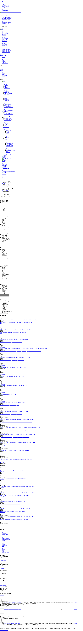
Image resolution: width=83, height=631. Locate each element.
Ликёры (3, 548)
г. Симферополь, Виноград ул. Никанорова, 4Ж (6, 23)
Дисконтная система (5, 6)
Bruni (1, 323)
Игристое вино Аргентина (6, 50)
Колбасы (3, 71)
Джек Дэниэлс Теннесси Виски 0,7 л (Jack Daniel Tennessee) (10, 504)
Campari (1, 397)
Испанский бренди (9, 144)
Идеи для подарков (6, 168)
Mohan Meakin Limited (4, 379)
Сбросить (5, 313)
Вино (4, 81)
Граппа (3, 61)
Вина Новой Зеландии (8, 93)
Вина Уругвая (4, 42)
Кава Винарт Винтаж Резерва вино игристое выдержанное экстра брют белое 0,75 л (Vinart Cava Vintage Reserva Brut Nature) (20, 351)
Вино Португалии (5, 33)
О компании (4, 4)
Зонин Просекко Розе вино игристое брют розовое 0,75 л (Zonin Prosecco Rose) (13, 332)
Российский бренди (9, 146)
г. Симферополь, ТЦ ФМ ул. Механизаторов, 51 (6, 19)
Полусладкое (6, 122)
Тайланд (7, 153)
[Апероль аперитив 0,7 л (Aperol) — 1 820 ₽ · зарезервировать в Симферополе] (8, 394)
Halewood (2, 462)
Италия (7, 132)
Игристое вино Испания (6, 49)
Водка (5, 138)
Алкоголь (3, 169)
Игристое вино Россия (8, 116)
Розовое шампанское (7, 120)
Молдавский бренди (9, 145)
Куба (7, 151)
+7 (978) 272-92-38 (5, 183)
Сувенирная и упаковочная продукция (8, 171)
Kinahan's (1, 520)
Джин (3, 59)
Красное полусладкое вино (8, 107)
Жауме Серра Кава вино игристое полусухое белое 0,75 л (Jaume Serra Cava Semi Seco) (14, 495)
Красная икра (4, 165)
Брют (5, 121)
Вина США (4, 35)
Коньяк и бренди (5, 63)
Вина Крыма (4, 544)
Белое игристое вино (7, 118)
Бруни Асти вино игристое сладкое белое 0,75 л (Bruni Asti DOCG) (11, 414)
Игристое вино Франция (6, 51)
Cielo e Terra (2, 388)
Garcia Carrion (2, 471)
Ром (5, 147)
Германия (7, 149)
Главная (3, 198)
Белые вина (6, 98)
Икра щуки (4, 167)
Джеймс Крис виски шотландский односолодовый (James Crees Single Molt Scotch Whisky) (15, 437)
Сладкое (5, 124)
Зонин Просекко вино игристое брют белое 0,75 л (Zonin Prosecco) (11, 342)
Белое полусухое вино (7, 104)
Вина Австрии (4, 41)
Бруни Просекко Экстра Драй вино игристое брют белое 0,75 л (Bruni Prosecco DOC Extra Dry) (16, 322)
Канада (7, 133)
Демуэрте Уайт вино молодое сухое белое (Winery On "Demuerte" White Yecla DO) (13, 478)
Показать (2, 313)
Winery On (2, 479)
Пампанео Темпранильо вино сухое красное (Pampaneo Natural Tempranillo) (12, 511)
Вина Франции (4, 43)
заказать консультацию (4, 601)
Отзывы (3, 9)
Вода (4, 159)
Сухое (5, 125)
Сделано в (2, 595)
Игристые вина (5, 111)
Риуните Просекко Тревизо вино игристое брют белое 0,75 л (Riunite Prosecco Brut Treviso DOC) (16, 422)
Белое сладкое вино (7, 102)
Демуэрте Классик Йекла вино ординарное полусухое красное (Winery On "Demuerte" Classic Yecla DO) (17, 486)
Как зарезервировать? (5, 5)
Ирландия (7, 131)
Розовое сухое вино (7, 108)
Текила (3, 57)
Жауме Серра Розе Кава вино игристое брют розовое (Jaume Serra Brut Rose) (12, 470)
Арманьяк (4, 62)
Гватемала (7, 148)
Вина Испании (4, 31)
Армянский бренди (9, 142)
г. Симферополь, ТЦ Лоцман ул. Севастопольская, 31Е (7, 18)
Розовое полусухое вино (8, 109)
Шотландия (8, 136)
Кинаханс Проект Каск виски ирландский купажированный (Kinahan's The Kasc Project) (14, 445)
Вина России (4, 44)
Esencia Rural (2, 512)
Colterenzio (2, 370)
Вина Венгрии (4, 40)
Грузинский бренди (9, 143)
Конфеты (3, 74)
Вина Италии (4, 45)
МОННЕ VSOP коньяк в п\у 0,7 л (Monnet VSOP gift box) (9, 405)
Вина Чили (4, 34)
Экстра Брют (6, 126)
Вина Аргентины (5, 36)
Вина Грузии (4, 32)
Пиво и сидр (4, 157)
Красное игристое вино (8, 119)
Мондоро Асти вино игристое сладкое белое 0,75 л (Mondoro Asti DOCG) (12, 360)
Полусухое (6, 123)
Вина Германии (4, 37)
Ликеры (4, 156)
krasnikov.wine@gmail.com (4, 591)
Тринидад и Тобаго (9, 154)
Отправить (2, 613)
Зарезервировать (3, 327)
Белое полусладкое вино (8, 103)
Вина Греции (4, 39)
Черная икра (4, 166)
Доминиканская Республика (10, 150)
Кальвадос (4, 58)
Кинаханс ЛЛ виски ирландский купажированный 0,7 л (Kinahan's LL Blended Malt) (14, 519)
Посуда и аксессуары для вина (7, 170)
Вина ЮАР (6, 87)
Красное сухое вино (7, 105)
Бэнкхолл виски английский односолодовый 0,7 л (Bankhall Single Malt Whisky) (13, 461)
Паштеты (3, 73)
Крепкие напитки (6, 127)
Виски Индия (8, 130)
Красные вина (6, 99)
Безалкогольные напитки (7, 158)
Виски (3, 60)
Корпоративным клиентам (6, 7)
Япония (7, 137)
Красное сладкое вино (7, 106)
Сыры (3, 72)
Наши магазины (5, 10)
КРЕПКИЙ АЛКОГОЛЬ (4, 55)
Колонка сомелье (5, 8)
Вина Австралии (5, 38)
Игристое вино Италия (6, 52)
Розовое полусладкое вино (8, 110)
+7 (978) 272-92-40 (5, 190)
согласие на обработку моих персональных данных (12, 602)
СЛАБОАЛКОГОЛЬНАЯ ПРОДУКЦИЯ (7, 67)
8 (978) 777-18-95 (5, 193)
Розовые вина (6, 100)
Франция (7, 135)
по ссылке (75, 602)
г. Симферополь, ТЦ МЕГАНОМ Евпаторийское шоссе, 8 (7, 21)
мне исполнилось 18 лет (4, 630)
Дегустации (4, 532)
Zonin (1, 333)
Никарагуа (8, 152)
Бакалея (1, 70)
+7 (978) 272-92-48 (3, 568)
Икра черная (4, 76)
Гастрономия (4, 75)
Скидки (4, 172)
